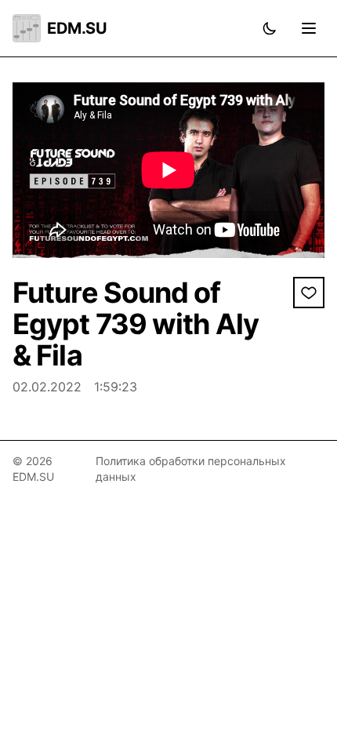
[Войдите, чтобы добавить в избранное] (308, 292)
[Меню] (308, 28)
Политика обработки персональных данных (191, 468)
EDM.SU (77, 28)
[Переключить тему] (269, 28)
